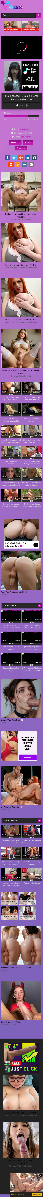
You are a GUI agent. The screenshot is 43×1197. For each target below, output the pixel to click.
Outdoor (16, 142)
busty (29, 142)
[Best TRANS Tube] (17, 6)
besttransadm (25, 129)
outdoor (22, 148)
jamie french (26, 137)
